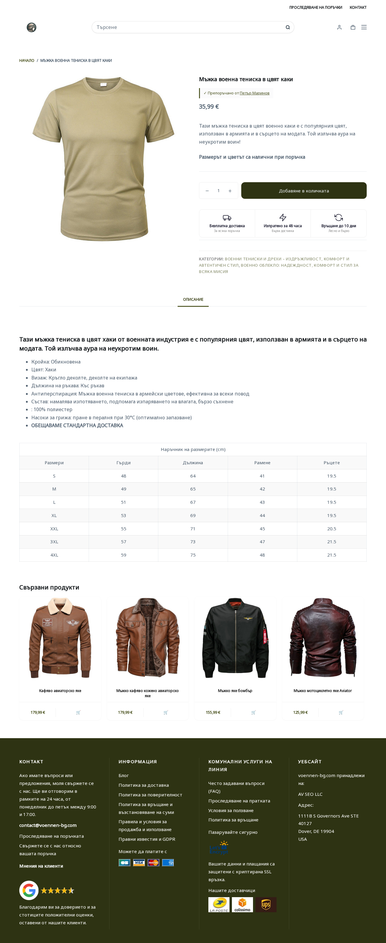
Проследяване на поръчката (51, 836)
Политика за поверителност (150, 795)
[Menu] (364, 27)
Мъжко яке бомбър (235, 690)
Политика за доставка (144, 785)
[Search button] (288, 27)
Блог (124, 775)
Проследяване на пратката (239, 801)
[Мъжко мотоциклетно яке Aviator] (323, 637)
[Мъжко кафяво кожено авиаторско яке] (148, 637)
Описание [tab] (193, 299)
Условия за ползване (231, 810)
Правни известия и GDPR (147, 839)
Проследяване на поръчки (316, 7)
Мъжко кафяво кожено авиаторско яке (147, 693)
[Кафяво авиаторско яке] (60, 637)
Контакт (358, 7)
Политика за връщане (233, 820)
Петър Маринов (255, 93)
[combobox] (189, 27)
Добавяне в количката (304, 191)
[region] (193, 502)
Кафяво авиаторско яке (60, 690)
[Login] (339, 27)
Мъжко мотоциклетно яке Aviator (323, 690)
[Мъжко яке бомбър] (235, 637)
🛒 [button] (78, 712)
